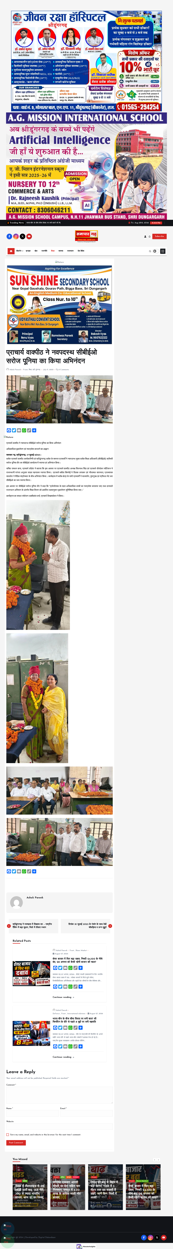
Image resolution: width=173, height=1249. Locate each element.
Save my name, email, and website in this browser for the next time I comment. (45, 1135)
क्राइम (28, 251)
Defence (56, 1014)
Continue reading (62, 997)
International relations (76, 1014)
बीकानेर (19, 251)
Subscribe (159, 236)
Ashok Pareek (15, 370)
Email (63, 1109)
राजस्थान (70, 251)
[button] (155, 1160)
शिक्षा (52, 251)
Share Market (81, 950)
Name (9, 1109)
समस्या (61, 251)
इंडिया (138, 1177)
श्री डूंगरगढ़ (36, 370)
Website (10, 1122)
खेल (36, 251)
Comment (11, 1085)
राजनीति (44, 251)
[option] (30, 1187)
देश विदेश (81, 251)
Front (25, 370)
